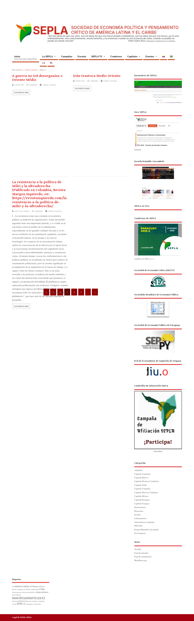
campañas (138, 470)
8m (13, 586)
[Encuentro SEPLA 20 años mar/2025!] (158, 103)
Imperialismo (42, 591)
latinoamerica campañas (144, 522)
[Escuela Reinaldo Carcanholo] (158, 179)
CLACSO (27, 589)
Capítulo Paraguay (142, 499)
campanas (20, 589)
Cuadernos (116, 56)
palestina (15, 601)
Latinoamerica (140, 518)
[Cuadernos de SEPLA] (158, 255)
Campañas (66, 56)
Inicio (25, 57)
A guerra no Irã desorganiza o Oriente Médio (37, 78)
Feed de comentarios (143, 556)
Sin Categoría (140, 533)
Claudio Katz (19, 84)
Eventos (150, 56)
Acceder (137, 549)
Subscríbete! (158, 451)
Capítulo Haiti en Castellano (146, 492)
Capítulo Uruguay (141, 503)
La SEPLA (47, 56)
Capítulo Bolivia (141, 477)
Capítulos (132, 56)
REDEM (21, 601)
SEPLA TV (96, 56)
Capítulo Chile (140, 485)
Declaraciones (17, 592)
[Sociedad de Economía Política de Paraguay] (158, 338)
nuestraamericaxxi (28, 597)
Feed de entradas (141, 553)
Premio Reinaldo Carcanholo (146, 529)
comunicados (35, 589)
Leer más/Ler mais (21, 92)
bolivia (42, 586)
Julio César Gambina (21, 211)
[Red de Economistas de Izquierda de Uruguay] (158, 368)
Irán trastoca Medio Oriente (96, 76)
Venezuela (37, 604)
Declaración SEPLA (29, 592)
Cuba (42, 589)
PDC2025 (138, 525)
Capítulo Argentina (49, 84)
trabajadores (30, 604)
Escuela (82, 56)
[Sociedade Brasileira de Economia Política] (158, 305)
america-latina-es (23, 586)
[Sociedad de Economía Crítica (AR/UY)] (158, 278)
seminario (35, 601)
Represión (28, 601)
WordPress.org (140, 560)
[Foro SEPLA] (157, 146)
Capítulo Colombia (142, 488)
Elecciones (138, 511)
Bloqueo (35, 586)
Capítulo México (141, 496)
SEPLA (21, 603)
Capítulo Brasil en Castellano (146, 481)
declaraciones (140, 507)
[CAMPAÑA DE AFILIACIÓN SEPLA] (158, 416)
